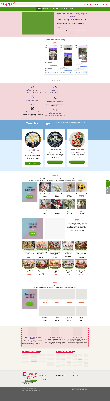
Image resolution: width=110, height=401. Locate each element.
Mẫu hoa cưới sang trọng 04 (69, 205)
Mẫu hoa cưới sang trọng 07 (57, 205)
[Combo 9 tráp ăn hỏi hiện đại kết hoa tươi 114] (41, 263)
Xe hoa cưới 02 (45, 295)
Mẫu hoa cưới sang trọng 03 (81, 188)
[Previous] (46, 56)
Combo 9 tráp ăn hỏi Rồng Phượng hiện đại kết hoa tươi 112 (68, 266)
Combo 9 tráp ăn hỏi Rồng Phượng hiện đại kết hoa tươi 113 (55, 266)
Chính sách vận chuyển (43, 374)
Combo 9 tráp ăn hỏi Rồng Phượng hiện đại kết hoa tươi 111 (81, 266)
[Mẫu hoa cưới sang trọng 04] (69, 199)
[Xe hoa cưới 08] (69, 307)
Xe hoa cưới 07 (57, 312)
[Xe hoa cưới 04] (69, 290)
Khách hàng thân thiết (31, 347)
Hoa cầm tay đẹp (45, 8)
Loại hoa (71, 8)
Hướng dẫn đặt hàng (42, 370)
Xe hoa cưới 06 (45, 312)
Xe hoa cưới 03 (57, 295)
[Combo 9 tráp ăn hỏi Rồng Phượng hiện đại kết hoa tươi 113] (54, 263)
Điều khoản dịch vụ (76, 370)
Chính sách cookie (76, 374)
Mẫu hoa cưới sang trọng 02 (45, 205)
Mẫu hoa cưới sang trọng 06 (57, 188)
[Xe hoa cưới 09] (81, 307)
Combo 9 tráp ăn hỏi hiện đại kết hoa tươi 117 (68, 248)
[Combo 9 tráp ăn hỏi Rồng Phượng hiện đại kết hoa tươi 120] (28, 245)
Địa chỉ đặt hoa (25, 383)
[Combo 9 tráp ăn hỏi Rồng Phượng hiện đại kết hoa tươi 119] (41, 245)
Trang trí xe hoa (63, 8)
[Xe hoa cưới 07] (57, 307)
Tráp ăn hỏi (35, 383)
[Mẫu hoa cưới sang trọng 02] (45, 199)
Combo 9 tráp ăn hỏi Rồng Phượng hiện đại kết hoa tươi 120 (28, 248)
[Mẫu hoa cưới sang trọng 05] (45, 183)
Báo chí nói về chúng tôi (64, 347)
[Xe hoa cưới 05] (81, 290)
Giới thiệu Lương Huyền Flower (61, 370)
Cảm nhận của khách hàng (60, 376)
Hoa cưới (31, 383)
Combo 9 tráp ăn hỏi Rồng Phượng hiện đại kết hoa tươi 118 (55, 248)
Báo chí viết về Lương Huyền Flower (62, 374)
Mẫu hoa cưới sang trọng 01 (69, 188)
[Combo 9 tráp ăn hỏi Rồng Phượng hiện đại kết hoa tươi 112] (68, 263)
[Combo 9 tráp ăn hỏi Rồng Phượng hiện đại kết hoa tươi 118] (54, 245)
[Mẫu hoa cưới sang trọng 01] (69, 183)
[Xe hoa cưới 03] (57, 290)
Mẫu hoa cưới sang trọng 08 (81, 205)
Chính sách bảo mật (76, 372)
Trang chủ (38, 8)
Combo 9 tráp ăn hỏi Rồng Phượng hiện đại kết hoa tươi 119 (42, 248)
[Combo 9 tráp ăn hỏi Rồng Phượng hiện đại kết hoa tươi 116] (81, 245)
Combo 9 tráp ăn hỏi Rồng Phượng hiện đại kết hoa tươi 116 (81, 248)
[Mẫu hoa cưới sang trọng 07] (57, 199)
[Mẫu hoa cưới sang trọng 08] (81, 199)
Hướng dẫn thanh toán (43, 372)
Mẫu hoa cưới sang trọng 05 (45, 188)
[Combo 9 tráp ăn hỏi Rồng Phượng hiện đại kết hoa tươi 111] (81, 263)
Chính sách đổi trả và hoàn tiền (44, 376)
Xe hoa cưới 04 (69, 295)
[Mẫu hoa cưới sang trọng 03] (81, 183)
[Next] (86, 56)
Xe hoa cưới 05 (81, 295)
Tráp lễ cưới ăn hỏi (54, 8)
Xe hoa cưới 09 (81, 312)
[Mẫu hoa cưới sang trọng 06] (57, 183)
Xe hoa (39, 383)
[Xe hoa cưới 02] (45, 290)
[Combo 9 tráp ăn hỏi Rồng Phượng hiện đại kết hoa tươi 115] (28, 263)
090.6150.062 (28, 375)
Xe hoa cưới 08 (69, 312)
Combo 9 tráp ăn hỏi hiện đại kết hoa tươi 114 (42, 266)
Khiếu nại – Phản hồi (76, 376)
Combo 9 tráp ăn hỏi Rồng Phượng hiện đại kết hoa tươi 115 (28, 266)
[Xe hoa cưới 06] (45, 307)
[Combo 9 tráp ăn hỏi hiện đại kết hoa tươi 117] (68, 245)
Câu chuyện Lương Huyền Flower (61, 372)
